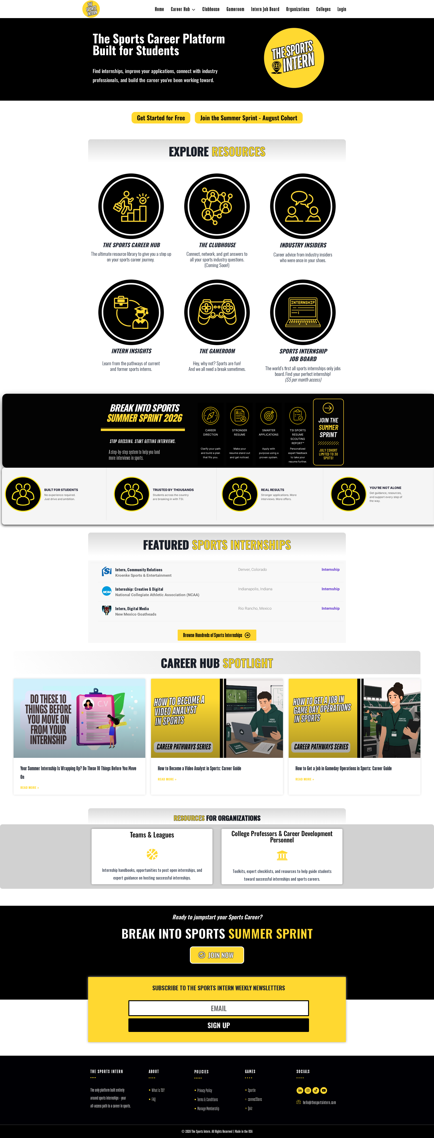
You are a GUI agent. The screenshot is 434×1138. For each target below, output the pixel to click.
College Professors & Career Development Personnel (282, 836)
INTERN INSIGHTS (131, 350)
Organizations (297, 9)
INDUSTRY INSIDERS (303, 245)
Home (159, 9)
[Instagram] (307, 1090)
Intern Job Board (265, 9)
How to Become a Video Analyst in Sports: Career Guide (199, 768)
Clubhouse (211, 9)
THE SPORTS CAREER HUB (131, 245)
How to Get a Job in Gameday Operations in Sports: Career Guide (343, 768)
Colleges (323, 9)
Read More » (29, 787)
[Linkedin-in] (300, 1090)
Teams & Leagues (152, 834)
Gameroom (235, 9)
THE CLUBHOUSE (217, 245)
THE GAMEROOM (217, 351)
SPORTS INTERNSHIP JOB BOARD (303, 355)
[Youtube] (323, 1090)
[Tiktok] (315, 1090)
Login (341, 9)
